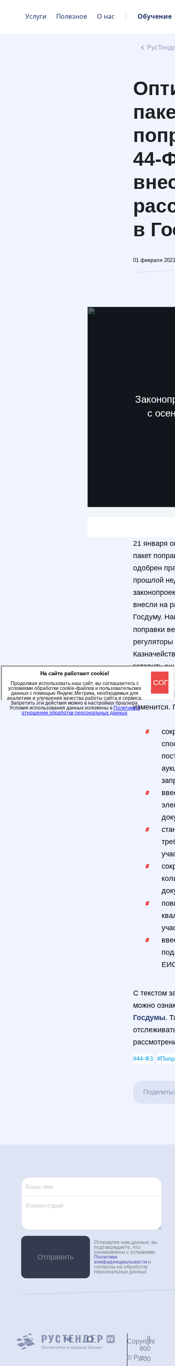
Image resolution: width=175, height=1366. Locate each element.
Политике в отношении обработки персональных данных (81, 710)
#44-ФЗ (143, 1058)
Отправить (55, 1257)
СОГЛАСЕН (160, 683)
